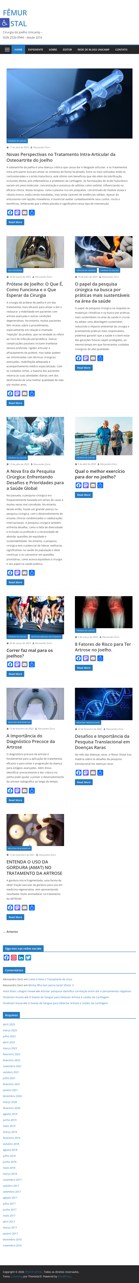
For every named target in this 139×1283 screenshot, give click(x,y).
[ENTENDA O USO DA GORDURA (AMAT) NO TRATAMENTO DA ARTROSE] (35, 830)
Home (18, 49)
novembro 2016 (12, 1245)
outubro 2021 (11, 1072)
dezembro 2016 (12, 1239)
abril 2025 (9, 1024)
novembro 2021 (12, 1066)
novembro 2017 (12, 1179)
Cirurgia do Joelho (17, 141)
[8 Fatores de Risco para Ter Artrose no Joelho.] (103, 612)
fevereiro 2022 (11, 1060)
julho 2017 (9, 1203)
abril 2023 (9, 1042)
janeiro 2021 (10, 1090)
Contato (121, 49)
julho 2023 (9, 1036)
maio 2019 (9, 1126)
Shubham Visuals (13, 997)
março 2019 (10, 1132)
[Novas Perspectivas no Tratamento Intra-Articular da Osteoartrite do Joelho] (69, 103)
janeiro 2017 (10, 1233)
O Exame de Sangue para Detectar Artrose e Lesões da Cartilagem (69, 997)
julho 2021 (9, 1078)
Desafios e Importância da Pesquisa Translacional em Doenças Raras (102, 741)
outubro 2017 (11, 1185)
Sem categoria (15, 270)
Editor (67, 49)
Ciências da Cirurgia (86, 270)
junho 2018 (9, 1161)
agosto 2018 (10, 1150)
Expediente (35, 49)
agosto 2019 (10, 1114)
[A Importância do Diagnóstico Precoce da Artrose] (35, 704)
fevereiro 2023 (11, 1054)
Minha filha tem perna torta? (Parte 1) (51, 985)
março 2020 (10, 1102)
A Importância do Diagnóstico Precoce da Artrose (31, 741)
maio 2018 (9, 1167)
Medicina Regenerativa (19, 722)
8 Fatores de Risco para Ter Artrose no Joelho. (103, 647)
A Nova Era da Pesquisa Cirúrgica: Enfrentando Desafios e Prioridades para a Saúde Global (35, 479)
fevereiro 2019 (11, 1138)
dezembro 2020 (12, 1096)
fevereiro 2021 (11, 1084)
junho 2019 (9, 1120)
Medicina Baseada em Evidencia (46, 636)
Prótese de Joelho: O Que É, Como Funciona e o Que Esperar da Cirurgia (35, 289)
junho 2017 (9, 1209)
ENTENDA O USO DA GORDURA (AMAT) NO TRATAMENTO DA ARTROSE (34, 867)
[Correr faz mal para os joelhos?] (35, 615)
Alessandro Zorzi (41, 147)
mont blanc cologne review (19, 991)
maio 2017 (9, 1215)
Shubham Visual (13, 1003)
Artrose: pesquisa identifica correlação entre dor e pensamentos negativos (86, 991)
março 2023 (10, 1048)
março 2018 (10, 1173)
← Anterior (10, 932)
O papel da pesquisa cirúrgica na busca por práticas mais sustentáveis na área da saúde (102, 292)
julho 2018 (9, 1156)
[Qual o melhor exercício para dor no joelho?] (103, 436)
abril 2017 (9, 1221)
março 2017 (10, 1227)
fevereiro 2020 (11, 1108)
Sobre (53, 49)
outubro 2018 (11, 1144)
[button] (4, 23)
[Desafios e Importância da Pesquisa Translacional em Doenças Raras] (103, 704)
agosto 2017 (10, 1197)
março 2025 (10, 1030)
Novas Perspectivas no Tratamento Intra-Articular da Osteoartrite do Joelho (61, 157)
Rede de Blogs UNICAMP (93, 49)
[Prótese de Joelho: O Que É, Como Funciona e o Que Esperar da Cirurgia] (35, 252)
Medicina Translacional (88, 722)
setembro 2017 (12, 1191)
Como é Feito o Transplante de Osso (50, 979)
